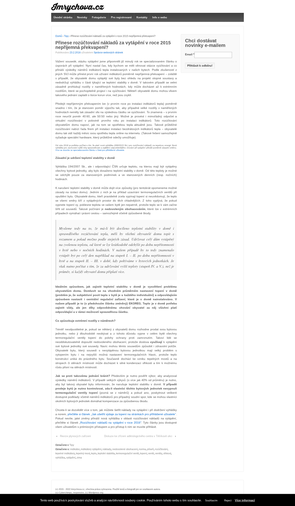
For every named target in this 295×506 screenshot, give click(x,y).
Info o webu (159, 17)
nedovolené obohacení (125, 449)
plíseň (150, 449)
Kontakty (141, 17)
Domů (58, 36)
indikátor (75, 449)
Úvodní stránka (63, 17)
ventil (151, 453)
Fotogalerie (99, 17)
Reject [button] (228, 500)
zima (79, 457)
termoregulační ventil (127, 453)
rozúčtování (161, 449)
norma (142, 449)
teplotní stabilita (106, 453)
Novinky (82, 17)
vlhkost (167, 453)
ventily (158, 453)
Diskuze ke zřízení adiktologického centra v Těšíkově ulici (138, 436)
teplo (94, 453)
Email (189, 54)
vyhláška (60, 457)
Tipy (66, 36)
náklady (107, 449)
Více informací (245, 500)
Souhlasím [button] (211, 500)
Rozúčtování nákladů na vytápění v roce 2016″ (110, 422)
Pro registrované (121, 17)
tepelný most (83, 453)
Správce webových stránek (108, 52)
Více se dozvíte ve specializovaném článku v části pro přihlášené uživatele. (90, 150)
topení (143, 453)
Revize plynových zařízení (75, 436)
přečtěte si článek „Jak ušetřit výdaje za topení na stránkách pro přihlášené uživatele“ (122, 414)
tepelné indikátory (65, 453)
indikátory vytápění (91, 449)
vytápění (70, 457)
